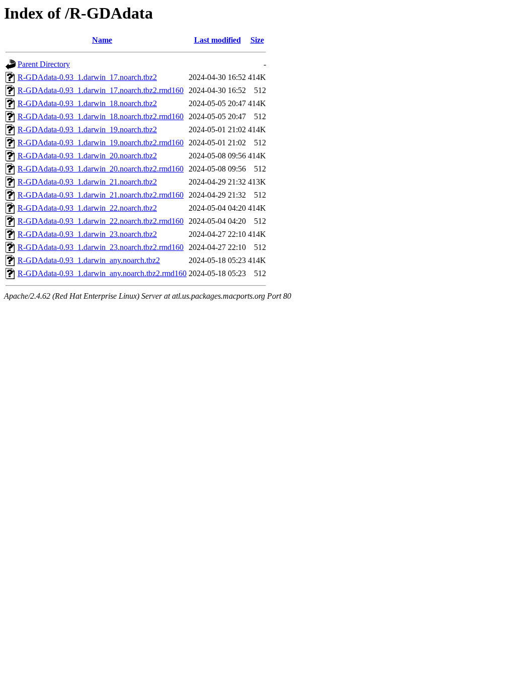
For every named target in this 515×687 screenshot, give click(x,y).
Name (102, 40)
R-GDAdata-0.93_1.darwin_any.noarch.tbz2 (89, 260)
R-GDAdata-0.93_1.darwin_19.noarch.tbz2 (87, 129)
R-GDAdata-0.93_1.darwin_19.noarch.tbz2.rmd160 (101, 142)
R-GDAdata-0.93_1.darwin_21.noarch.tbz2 (87, 182)
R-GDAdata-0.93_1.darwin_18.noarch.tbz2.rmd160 (101, 116)
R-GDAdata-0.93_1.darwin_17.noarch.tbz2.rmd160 (101, 90)
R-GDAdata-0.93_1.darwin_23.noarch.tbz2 (87, 234)
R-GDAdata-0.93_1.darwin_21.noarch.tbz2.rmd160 (101, 195)
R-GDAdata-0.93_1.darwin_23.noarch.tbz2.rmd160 (101, 247)
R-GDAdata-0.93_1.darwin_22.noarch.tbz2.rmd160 (101, 221)
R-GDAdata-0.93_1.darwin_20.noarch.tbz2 (87, 155)
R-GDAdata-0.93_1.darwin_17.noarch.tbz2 (87, 77)
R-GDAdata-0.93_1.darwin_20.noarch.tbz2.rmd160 (101, 168)
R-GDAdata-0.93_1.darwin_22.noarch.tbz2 (87, 208)
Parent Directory (44, 64)
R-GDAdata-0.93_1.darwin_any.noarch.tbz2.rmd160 (102, 273)
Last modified (217, 40)
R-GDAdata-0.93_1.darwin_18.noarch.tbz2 (87, 103)
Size (257, 40)
